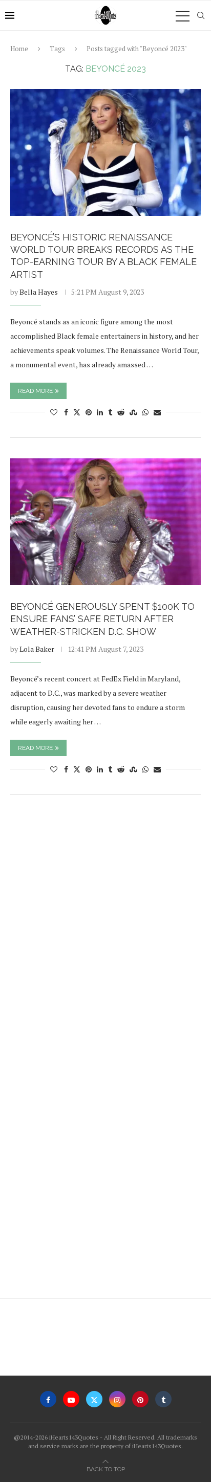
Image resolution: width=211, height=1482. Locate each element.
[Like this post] (53, 412)
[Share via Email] (157, 412)
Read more (35, 390)
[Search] (201, 15)
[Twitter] (94, 1399)
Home (19, 48)
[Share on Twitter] (76, 412)
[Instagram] (117, 1399)
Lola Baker (36, 649)
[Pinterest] (140, 1399)
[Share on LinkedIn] (100, 412)
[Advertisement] (105, 920)
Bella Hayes (38, 292)
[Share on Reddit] (120, 412)
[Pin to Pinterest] (89, 412)
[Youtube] (71, 1399)
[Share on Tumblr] (110, 412)
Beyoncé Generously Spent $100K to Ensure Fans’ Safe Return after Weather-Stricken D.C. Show (102, 619)
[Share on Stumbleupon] (133, 412)
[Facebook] (48, 1399)
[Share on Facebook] (66, 412)
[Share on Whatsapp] (145, 412)
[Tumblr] (163, 1399)
